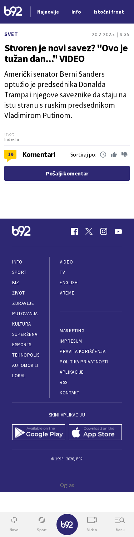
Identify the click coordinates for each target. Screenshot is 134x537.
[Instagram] (103, 231)
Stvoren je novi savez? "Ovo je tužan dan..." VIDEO (66, 53)
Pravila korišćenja (82, 351)
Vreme (67, 293)
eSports (21, 345)
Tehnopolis (25, 355)
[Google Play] (38, 432)
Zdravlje (23, 303)
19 (10, 154)
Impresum (71, 341)
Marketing (72, 331)
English (69, 283)
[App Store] (95, 432)
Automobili (25, 365)
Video (66, 262)
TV (62, 272)
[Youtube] (118, 231)
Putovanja (25, 314)
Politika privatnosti (84, 362)
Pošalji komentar (67, 173)
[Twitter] (89, 231)
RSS (64, 382)
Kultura (21, 324)
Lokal (19, 376)
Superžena (25, 334)
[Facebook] (74, 231)
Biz (15, 283)
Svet (11, 34)
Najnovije (48, 12)
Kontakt (69, 393)
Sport (19, 272)
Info (17, 262)
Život (18, 293)
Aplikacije (72, 372)
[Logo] (13, 11)
